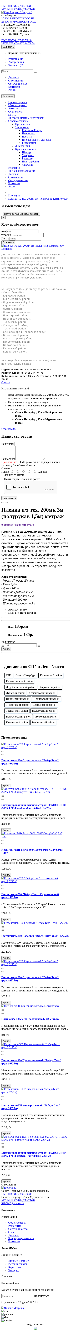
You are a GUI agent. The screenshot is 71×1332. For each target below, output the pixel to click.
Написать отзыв (24, 524)
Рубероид (27, 158)
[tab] (35, 248)
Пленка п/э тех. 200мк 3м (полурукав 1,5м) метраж (38, 198)
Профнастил (22, 124)
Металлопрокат (17, 105)
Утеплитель (22, 127)
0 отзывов (7, 524)
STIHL (12, 114)
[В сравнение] (6, 502)
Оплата (5, 382)
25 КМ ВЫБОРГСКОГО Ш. (17, 18)
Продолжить (9, 498)
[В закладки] (2, 502)
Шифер (26, 152)
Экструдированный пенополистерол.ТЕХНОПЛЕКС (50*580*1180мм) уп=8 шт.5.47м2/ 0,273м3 (34, 807)
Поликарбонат (30, 161)
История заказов (18, 1263)
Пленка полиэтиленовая (36, 139)
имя (3, 231)
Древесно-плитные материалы (26, 117)
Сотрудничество (18, 1228)
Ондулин (27, 164)
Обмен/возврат (17, 1222)
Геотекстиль (29, 142)
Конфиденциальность (21, 1238)
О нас (11, 1232)
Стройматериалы (18, 120)
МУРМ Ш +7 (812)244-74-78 (18, 9)
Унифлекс (28, 155)
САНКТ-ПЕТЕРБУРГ (14, 2)
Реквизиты (14, 1225)
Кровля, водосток (25, 149)
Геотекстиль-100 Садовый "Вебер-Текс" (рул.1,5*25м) (35, 935)
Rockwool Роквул (32, 130)
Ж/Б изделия (22, 145)
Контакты (14, 86)
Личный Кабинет (18, 1260)
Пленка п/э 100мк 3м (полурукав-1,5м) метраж (30, 1018)
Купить (6, 649)
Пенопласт (28, 133)
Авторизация (16, 62)
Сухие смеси (15, 111)
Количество (8, 641)
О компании (15, 80)
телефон (6, 234)
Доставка (13, 77)
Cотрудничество (18, 83)
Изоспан (27, 136)
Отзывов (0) (8, 428)
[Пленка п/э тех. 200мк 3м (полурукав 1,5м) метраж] (32, 245)
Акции (12, 89)
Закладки (13, 1270)
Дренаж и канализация (21, 170)
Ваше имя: (7, 443)
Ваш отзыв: (8, 458)
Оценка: (6, 468)
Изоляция (14, 167)
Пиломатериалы (17, 102)
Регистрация (15, 58)
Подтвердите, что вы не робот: (22, 479)
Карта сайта (15, 1267)
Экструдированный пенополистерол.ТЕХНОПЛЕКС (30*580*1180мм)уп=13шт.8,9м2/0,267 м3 (34, 1154)
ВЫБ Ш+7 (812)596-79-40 (16, 6)
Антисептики (16, 108)
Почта (5, 238)
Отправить (8, 242)
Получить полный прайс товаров (21, 214)
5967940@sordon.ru (12, 1203)
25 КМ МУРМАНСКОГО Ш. (18, 21)
